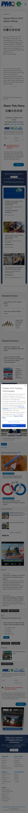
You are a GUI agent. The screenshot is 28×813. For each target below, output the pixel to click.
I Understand (14, 425)
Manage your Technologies (14, 421)
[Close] (25, 385)
